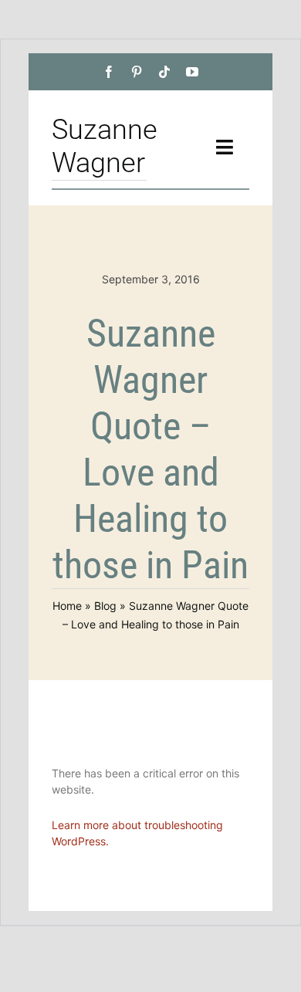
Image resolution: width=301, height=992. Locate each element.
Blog (105, 605)
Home (67, 605)
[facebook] (109, 72)
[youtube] (192, 72)
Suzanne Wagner (104, 146)
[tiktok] (164, 72)
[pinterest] (136, 72)
